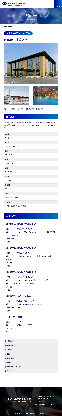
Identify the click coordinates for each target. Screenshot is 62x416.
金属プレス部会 (10, 358)
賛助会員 (8, 371)
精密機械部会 (9, 341)
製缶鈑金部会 (9, 349)
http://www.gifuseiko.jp (11, 197)
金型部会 (8, 354)
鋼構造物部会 (9, 345)
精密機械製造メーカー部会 (13, 367)
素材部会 (8, 362)
